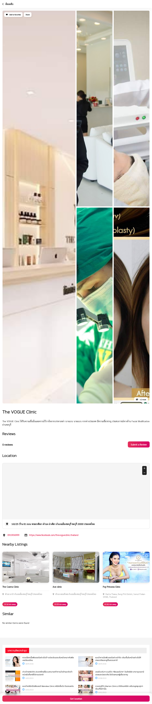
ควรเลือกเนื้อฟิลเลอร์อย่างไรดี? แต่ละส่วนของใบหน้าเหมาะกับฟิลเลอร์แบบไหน (48, 659)
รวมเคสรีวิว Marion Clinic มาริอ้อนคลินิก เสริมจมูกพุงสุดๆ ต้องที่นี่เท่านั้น (119, 687)
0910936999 (13, 534)
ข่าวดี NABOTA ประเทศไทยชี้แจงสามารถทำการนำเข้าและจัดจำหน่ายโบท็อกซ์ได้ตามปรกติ (47, 673)
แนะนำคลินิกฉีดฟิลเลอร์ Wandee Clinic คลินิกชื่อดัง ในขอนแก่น (48, 686)
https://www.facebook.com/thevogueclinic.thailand (53, 534)
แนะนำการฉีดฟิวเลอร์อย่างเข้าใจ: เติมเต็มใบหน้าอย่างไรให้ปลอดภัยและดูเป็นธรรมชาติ (118, 659)
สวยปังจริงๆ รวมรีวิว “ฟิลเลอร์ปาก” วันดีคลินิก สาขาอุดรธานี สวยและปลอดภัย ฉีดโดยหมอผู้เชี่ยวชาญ (119, 673)
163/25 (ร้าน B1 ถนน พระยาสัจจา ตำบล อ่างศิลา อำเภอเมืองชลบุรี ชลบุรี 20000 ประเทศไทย (53, 524)
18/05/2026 (29, 664)
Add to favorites (15, 14)
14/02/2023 (29, 678)
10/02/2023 (29, 690)
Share (28, 14)
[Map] (76, 491)
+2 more (142, 399)
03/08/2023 (102, 678)
